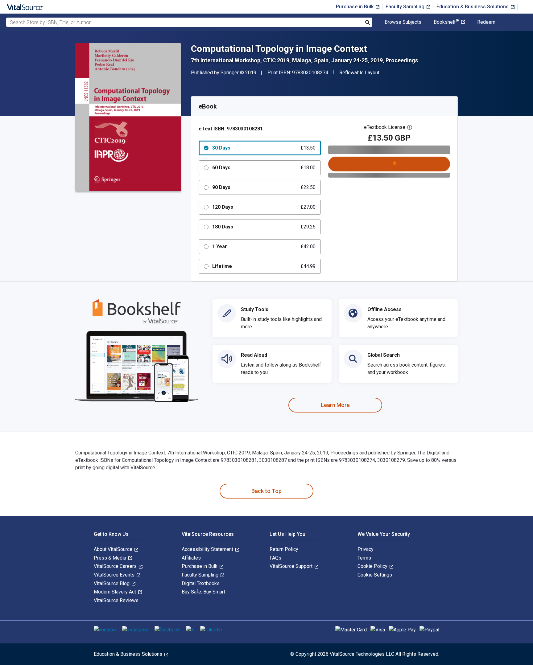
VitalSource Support (292, 566)
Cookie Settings (374, 575)
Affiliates (191, 558)
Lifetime (264, 266)
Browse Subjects (403, 22)
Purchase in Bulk (355, 7)
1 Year (264, 246)
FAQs (275, 558)
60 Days (264, 167)
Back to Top (266, 491)
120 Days (264, 207)
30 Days (264, 148)
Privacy (365, 549)
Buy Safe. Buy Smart (203, 592)
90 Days (264, 187)
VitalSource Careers (116, 566)
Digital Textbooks (201, 583)
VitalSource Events (115, 575)
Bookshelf (446, 22)
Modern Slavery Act (115, 592)
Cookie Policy (373, 566)
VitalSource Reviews (116, 600)
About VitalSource (114, 549)
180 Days (264, 227)
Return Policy (284, 549)
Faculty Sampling (406, 7)
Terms (364, 558)
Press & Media (110, 558)
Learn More (335, 405)
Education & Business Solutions (473, 7)
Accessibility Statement (208, 549)
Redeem (486, 22)
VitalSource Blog (112, 583)
